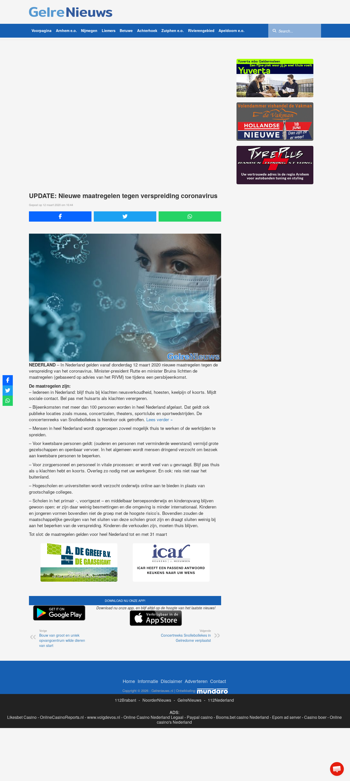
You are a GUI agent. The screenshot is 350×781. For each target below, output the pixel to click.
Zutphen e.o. (172, 30)
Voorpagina (42, 30)
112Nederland (221, 700)
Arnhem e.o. (66, 30)
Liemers (109, 30)
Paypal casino (200, 717)
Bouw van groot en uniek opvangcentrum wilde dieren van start (62, 638)
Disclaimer (171, 681)
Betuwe (126, 30)
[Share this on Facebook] (60, 216)
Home (129, 681)
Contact (218, 681)
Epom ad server (286, 717)
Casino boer (315, 717)
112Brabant (125, 700)
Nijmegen (89, 30)
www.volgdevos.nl (103, 717)
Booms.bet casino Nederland (242, 717)
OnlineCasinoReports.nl (62, 717)
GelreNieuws (189, 700)
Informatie (148, 681)
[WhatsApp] (190, 216)
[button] (337, 769)
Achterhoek (147, 30)
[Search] (274, 30)
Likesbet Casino (22, 717)
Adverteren (196, 681)
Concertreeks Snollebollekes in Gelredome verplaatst (186, 635)
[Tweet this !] (125, 216)
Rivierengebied (201, 30)
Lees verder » (159, 419)
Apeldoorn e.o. (231, 30)
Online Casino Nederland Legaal (153, 717)
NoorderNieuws (156, 700)
